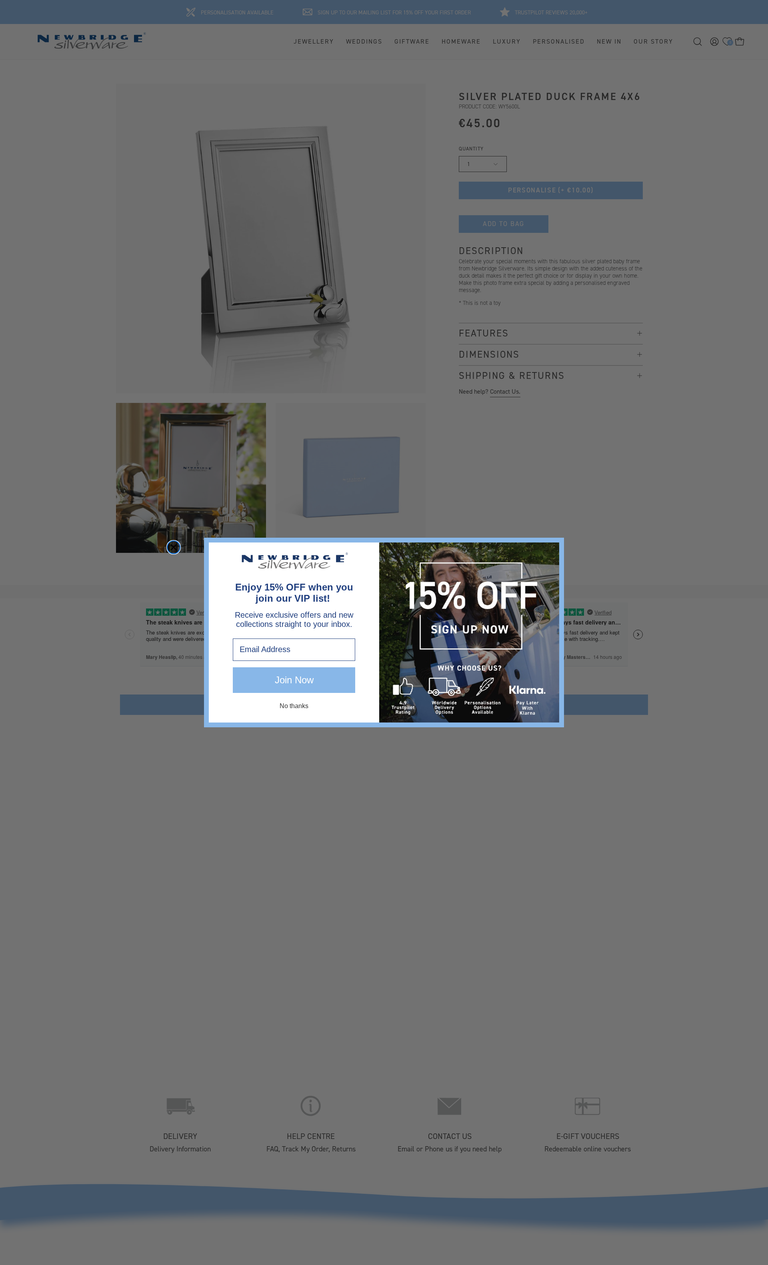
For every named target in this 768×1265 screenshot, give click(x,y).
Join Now (294, 680)
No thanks (294, 706)
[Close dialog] (173, 547)
